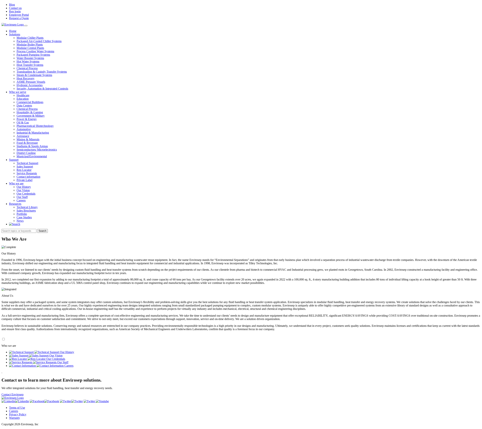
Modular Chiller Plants (30, 37)
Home (12, 31)
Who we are (16, 183)
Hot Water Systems (28, 61)
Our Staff (22, 197)
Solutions (14, 34)
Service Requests (27, 173)
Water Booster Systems (30, 58)
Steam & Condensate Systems (34, 75)
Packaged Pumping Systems (33, 54)
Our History (24, 186)
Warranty (14, 417)
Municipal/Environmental (32, 156)
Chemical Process (27, 68)
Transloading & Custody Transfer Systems (42, 71)
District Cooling (26, 153)
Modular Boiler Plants (30, 44)
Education (23, 98)
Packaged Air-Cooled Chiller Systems (39, 41)
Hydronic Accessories (30, 85)
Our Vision (23, 190)
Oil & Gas (23, 122)
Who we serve (17, 92)
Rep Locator (24, 169)
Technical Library (27, 207)
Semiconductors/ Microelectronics (37, 149)
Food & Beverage (27, 142)
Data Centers (24, 105)
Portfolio (22, 214)
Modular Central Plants (30, 48)
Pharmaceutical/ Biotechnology (35, 125)
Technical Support (27, 163)
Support (13, 159)
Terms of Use (17, 407)
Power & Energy (27, 119)
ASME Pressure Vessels (31, 81)
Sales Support (25, 166)
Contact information (28, 176)
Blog (12, 4)
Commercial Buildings (30, 102)
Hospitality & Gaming (30, 112)
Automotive (24, 129)
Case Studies (24, 217)
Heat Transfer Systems (30, 64)
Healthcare (23, 95)
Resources (15, 203)
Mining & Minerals (28, 139)
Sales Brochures (26, 210)
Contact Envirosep (13, 394)
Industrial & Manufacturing (33, 132)
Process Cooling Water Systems (35, 51)
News (20, 220)
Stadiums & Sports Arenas (32, 146)
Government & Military (31, 115)
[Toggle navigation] (25, 25)
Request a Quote (19, 18)
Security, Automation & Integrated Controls (42, 88)
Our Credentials (26, 193)
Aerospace (23, 136)
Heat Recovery (25, 78)
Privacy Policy (17, 414)
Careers (21, 200)
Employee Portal (19, 14)
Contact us (15, 8)
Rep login (15, 11)
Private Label (24, 180)
